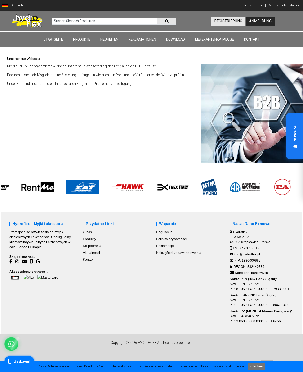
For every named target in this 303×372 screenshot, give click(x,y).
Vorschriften (253, 5)
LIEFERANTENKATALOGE (214, 39)
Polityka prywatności (171, 239)
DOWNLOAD (175, 39)
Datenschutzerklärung (284, 5)
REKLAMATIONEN (142, 39)
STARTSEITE (53, 39)
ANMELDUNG (260, 21)
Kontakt (88, 259)
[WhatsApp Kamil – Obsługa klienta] (11, 344)
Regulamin (164, 232)
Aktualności (91, 252)
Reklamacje (165, 246)
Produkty (89, 239)
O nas (87, 232)
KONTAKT (251, 39)
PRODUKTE (81, 39)
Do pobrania (92, 246)
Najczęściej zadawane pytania (178, 252)
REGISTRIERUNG (228, 21)
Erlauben (256, 366)
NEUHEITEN (109, 39)
